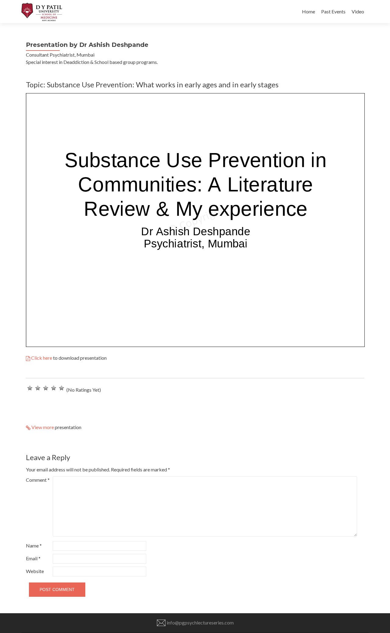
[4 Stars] (53, 388)
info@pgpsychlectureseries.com (200, 622)
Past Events (333, 11)
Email (33, 558)
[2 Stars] (37, 388)
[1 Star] (29, 388)
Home (308, 11)
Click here (41, 358)
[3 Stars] (45, 388)
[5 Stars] (61, 388)
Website (35, 571)
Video (358, 11)
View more (42, 427)
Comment (38, 480)
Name (34, 545)
